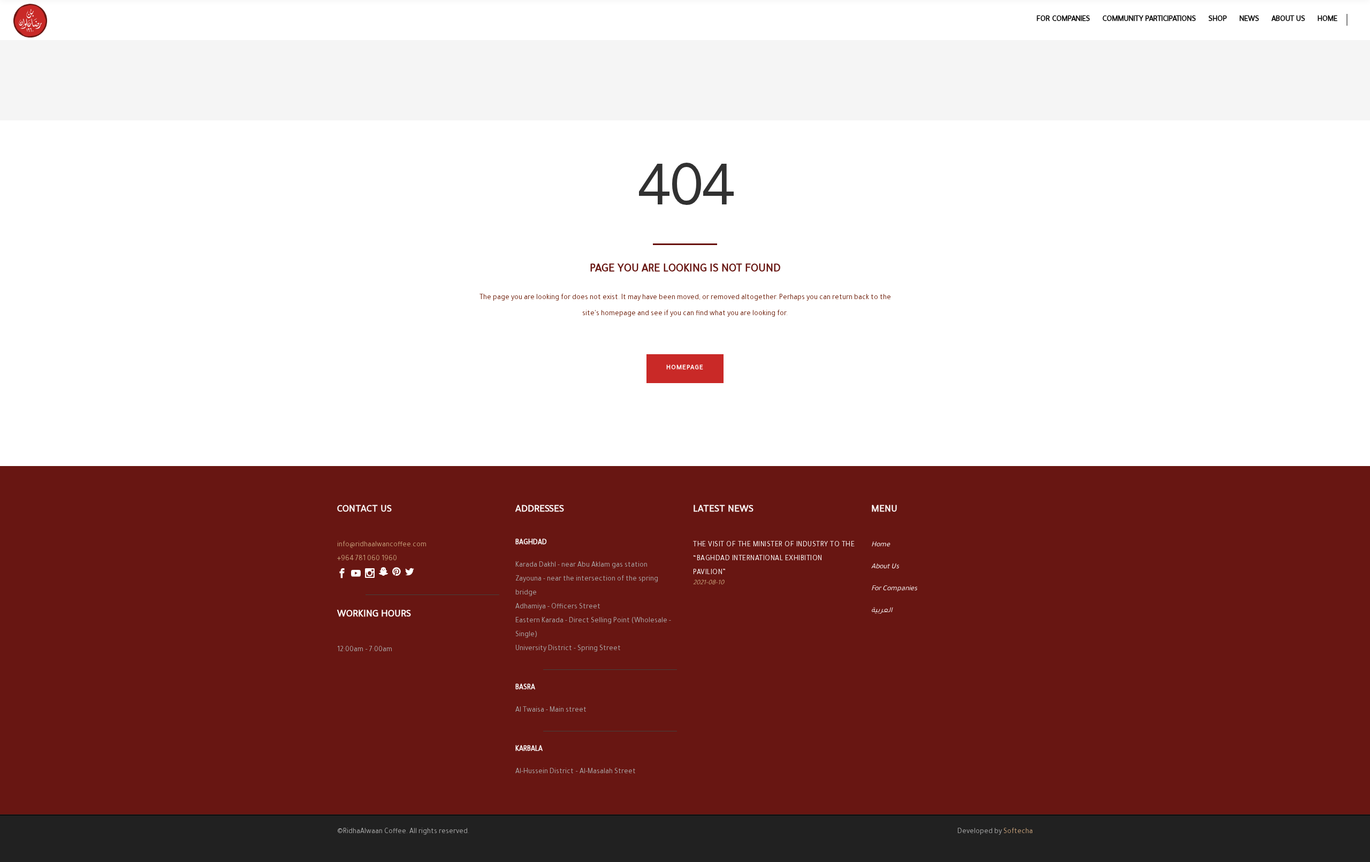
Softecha (1018, 832)
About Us (885, 567)
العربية (881, 611)
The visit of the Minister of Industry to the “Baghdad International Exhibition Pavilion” (774, 559)
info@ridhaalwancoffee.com (382, 545)
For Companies (894, 589)
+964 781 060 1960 (367, 559)
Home (880, 545)
